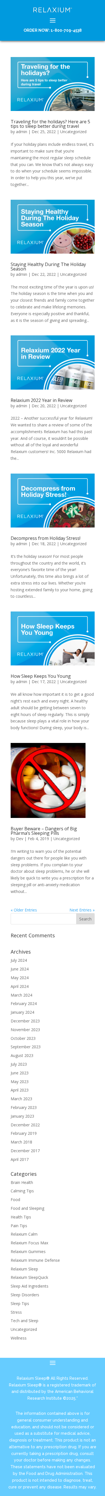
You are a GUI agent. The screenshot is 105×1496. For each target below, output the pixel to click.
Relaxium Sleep (24, 1269)
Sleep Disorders (25, 1294)
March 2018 (21, 1142)
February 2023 (24, 1107)
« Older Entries (24, 910)
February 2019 (24, 1133)
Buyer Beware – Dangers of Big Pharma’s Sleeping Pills (44, 831)
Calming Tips (22, 1190)
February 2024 (24, 1003)
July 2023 (19, 1064)
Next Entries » (82, 910)
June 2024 (20, 969)
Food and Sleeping (27, 1208)
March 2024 (21, 995)
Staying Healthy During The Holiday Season (48, 266)
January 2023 (22, 1116)
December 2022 (25, 1124)
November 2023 (25, 1029)
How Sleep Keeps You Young (41, 676)
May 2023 (20, 1081)
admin (21, 131)
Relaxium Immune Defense (35, 1260)
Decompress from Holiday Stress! (45, 538)
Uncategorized (73, 131)
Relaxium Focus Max (29, 1242)
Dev (19, 838)
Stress (16, 1312)
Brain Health (22, 1182)
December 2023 (25, 1021)
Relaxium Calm (24, 1234)
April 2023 (20, 1090)
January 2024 (22, 1012)
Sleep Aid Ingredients (29, 1286)
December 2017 (25, 1150)
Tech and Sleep (24, 1320)
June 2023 (20, 1073)
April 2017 (20, 1159)
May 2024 (20, 977)
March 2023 (21, 1098)
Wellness (19, 1338)
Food (15, 1199)
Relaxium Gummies (28, 1251)
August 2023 (22, 1055)
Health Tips (21, 1217)
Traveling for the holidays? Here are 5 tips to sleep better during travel (50, 124)
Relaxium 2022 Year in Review (41, 400)
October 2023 (23, 1038)
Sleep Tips (20, 1303)
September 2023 (26, 1046)
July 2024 (19, 960)
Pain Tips (19, 1225)
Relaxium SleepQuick (29, 1277)
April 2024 (20, 986)
